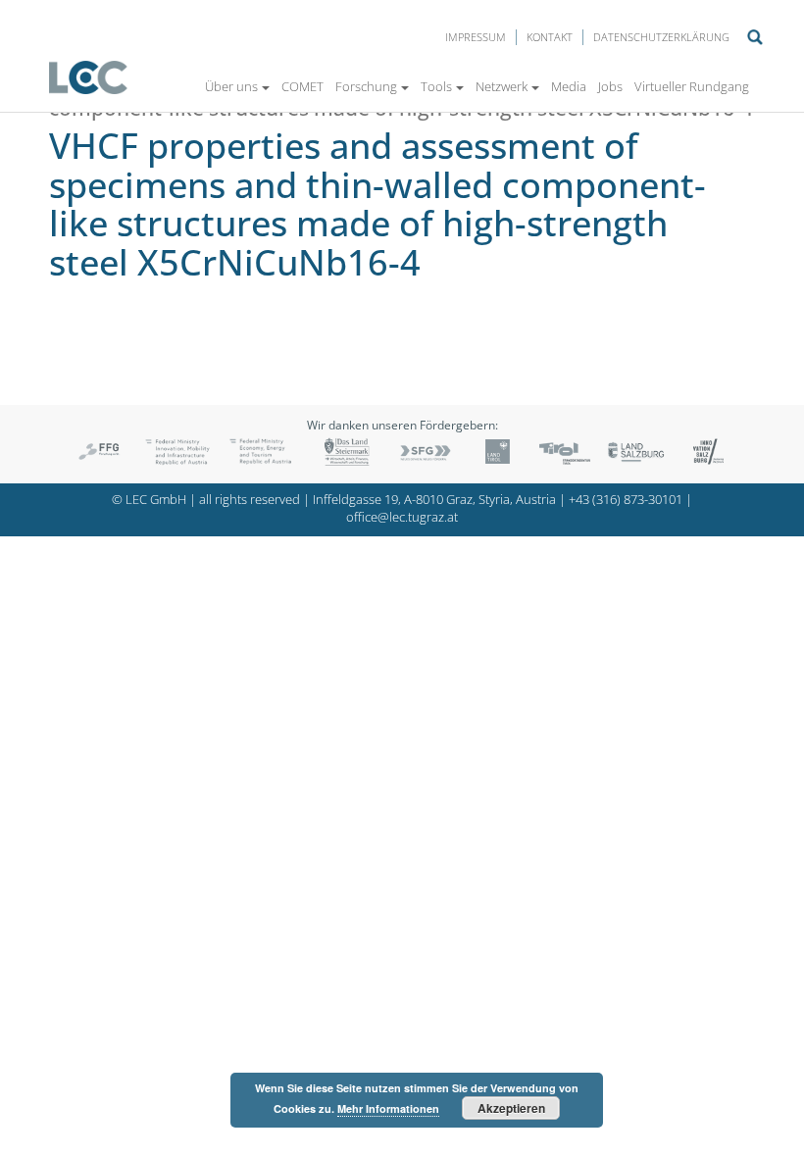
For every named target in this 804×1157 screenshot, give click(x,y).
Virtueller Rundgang (691, 86)
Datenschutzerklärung (661, 36)
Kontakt (550, 36)
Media (568, 86)
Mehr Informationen (388, 1108)
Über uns (231, 86)
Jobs (610, 86)
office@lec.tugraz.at (402, 517)
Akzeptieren (511, 1108)
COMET (302, 86)
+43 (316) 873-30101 (625, 499)
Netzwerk (502, 86)
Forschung (366, 86)
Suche (755, 37)
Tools (436, 86)
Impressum (475, 36)
